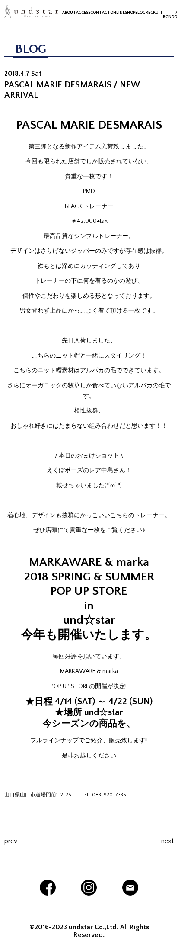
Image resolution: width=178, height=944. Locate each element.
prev (10, 841)
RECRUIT (154, 12)
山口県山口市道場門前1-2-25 (38, 795)
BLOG (140, 12)
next (167, 841)
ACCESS (83, 12)
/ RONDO (170, 14)
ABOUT (69, 12)
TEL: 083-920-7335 (103, 795)
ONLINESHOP (122, 12)
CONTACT (100, 12)
